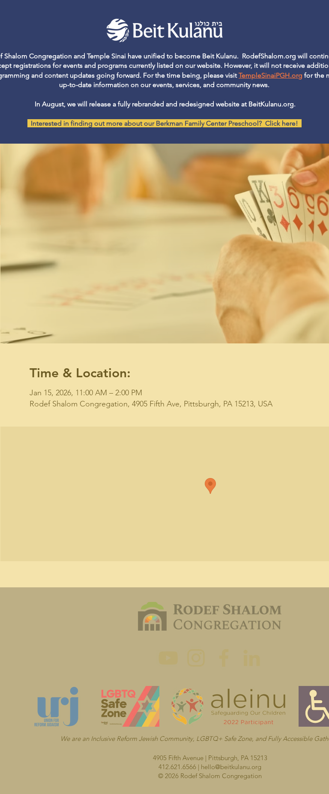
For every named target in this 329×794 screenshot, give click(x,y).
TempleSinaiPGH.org (270, 75)
